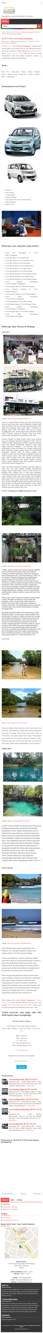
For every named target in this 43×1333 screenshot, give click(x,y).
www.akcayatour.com (21, 1050)
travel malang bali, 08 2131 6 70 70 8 (22, 1124)
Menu (6, 21)
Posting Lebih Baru (7, 1193)
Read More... (31, 1085)
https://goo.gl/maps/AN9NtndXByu (19, 943)
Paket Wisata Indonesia (10, 1220)
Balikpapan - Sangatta (10, 1209)
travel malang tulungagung (9, 43)
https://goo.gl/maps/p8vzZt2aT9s (17, 723)
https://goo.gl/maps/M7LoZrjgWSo (19, 566)
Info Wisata (6, 1218)
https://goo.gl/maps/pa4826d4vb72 (19, 419)
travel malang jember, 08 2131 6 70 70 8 (23, 1099)
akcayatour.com (6, 46)
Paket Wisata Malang (14, 1005)
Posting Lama (37, 1193)
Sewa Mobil (28, 1005)
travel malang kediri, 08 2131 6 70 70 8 (23, 1079)
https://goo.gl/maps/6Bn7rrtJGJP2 (19, 821)
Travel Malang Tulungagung (22, 46)
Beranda (23, 1193)
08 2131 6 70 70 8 (34, 41)
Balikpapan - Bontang (10, 1207)
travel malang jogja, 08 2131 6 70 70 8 (23, 1089)
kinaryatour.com (24, 1329)
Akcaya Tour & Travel (34, 51)
